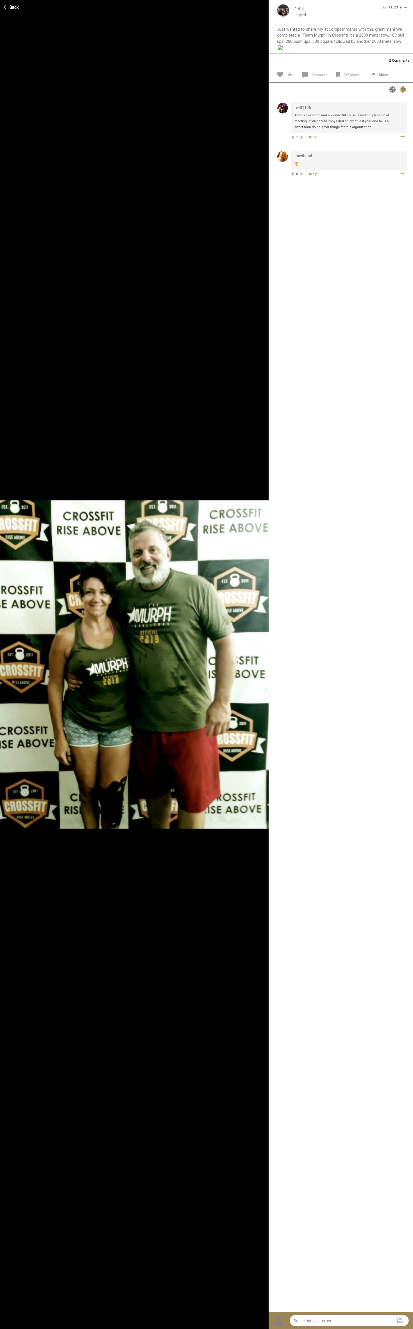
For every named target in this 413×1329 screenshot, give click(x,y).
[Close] (11, 6)
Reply (313, 137)
